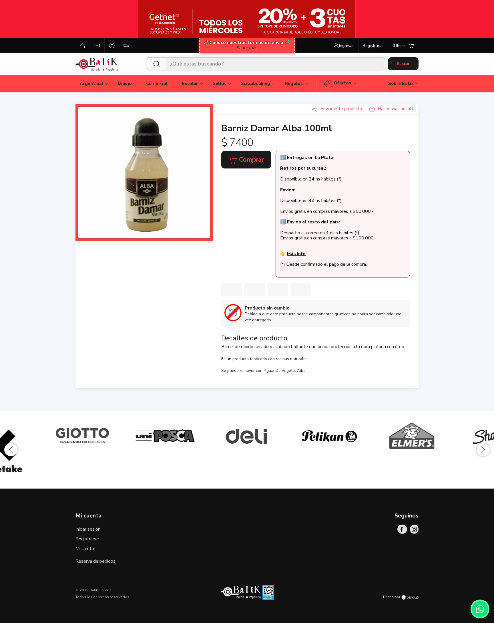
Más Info (296, 254)
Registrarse (87, 539)
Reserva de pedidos (95, 561)
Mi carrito (84, 548)
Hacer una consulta (397, 109)
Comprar (250, 159)
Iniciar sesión (87, 529)
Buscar (403, 63)
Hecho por (392, 597)
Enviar (341, 109)
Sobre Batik (401, 83)
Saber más (247, 48)
